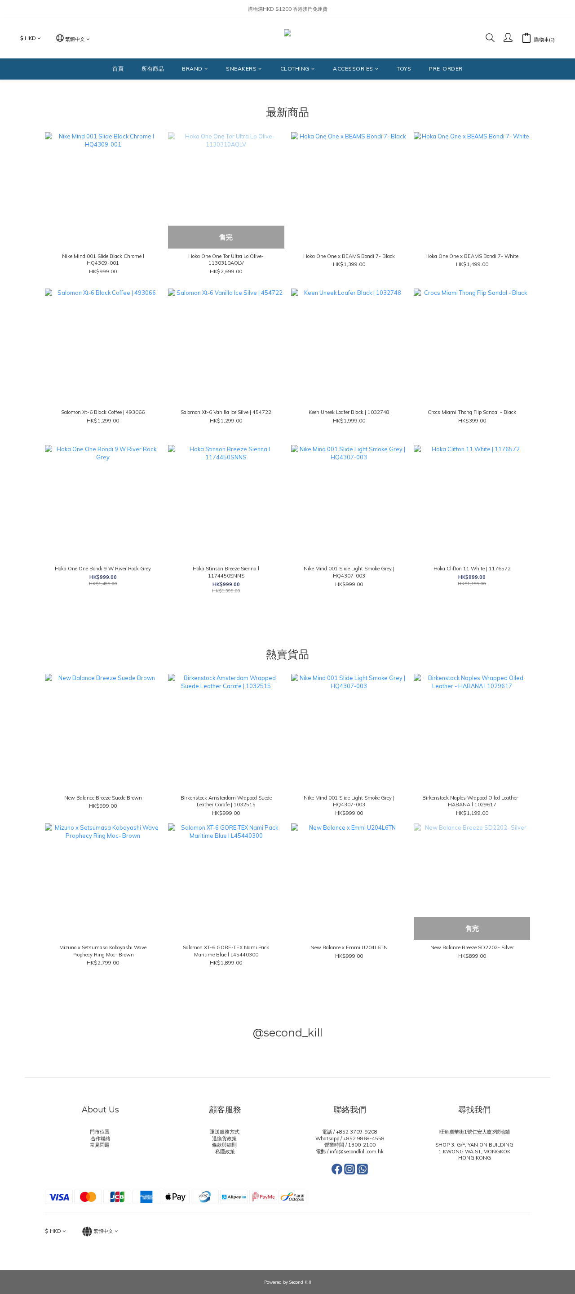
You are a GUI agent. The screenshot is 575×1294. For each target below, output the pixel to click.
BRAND (192, 68)
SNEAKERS (241, 68)
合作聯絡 (101, 1138)
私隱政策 (225, 1151)
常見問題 (100, 1145)
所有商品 (153, 68)
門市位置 (100, 1132)
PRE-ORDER (446, 68)
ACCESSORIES (353, 68)
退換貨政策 (225, 1138)
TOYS (404, 68)
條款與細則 (225, 1145)
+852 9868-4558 (364, 1138)
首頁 (118, 68)
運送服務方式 (225, 1132)
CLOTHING (295, 68)
